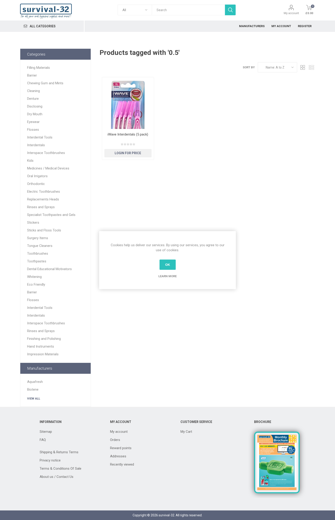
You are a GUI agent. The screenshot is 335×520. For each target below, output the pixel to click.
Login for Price (128, 153)
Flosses (33, 130)
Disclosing (34, 106)
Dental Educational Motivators (49, 269)
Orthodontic (36, 184)
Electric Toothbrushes (43, 192)
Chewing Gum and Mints (45, 83)
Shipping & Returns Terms (59, 452)
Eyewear (33, 122)
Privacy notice (50, 460)
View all (33, 398)
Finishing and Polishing (44, 339)
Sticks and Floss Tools (44, 230)
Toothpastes (36, 261)
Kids (30, 161)
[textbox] (188, 10)
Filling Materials (38, 68)
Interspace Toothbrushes (46, 153)
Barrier (32, 75)
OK (167, 264)
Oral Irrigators (37, 176)
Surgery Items (37, 238)
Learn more (167, 276)
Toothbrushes (37, 253)
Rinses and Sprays (41, 207)
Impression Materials (43, 354)
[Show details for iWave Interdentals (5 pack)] (128, 103)
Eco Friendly (36, 284)
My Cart (186, 432)
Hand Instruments (40, 346)
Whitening (34, 277)
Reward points (120, 448)
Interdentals (36, 145)
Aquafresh (35, 382)
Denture (33, 99)
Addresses (118, 456)
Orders (115, 440)
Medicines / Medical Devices (48, 168)
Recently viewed (122, 464)
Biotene (33, 389)
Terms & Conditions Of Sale (60, 468)
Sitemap (46, 432)
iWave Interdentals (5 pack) (128, 134)
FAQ (43, 440)
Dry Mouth (34, 114)
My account (291, 13)
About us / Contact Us (56, 477)
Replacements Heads (43, 199)
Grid (302, 67)
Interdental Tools (39, 137)
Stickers (33, 222)
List (311, 67)
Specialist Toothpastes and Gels (51, 215)
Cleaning (33, 91)
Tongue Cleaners (39, 246)
